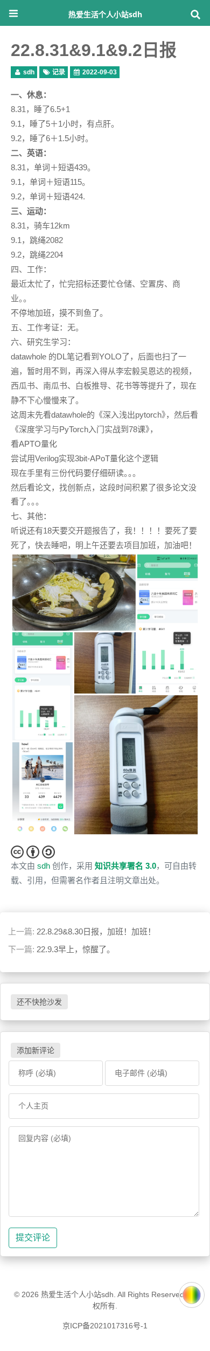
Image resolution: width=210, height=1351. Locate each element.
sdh (28, 72)
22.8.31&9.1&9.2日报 (94, 50)
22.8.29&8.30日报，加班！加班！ (96, 931)
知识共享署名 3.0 (125, 865)
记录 (58, 72)
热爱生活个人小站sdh (105, 14)
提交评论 (33, 1237)
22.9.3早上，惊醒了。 (76, 949)
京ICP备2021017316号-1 (105, 1325)
